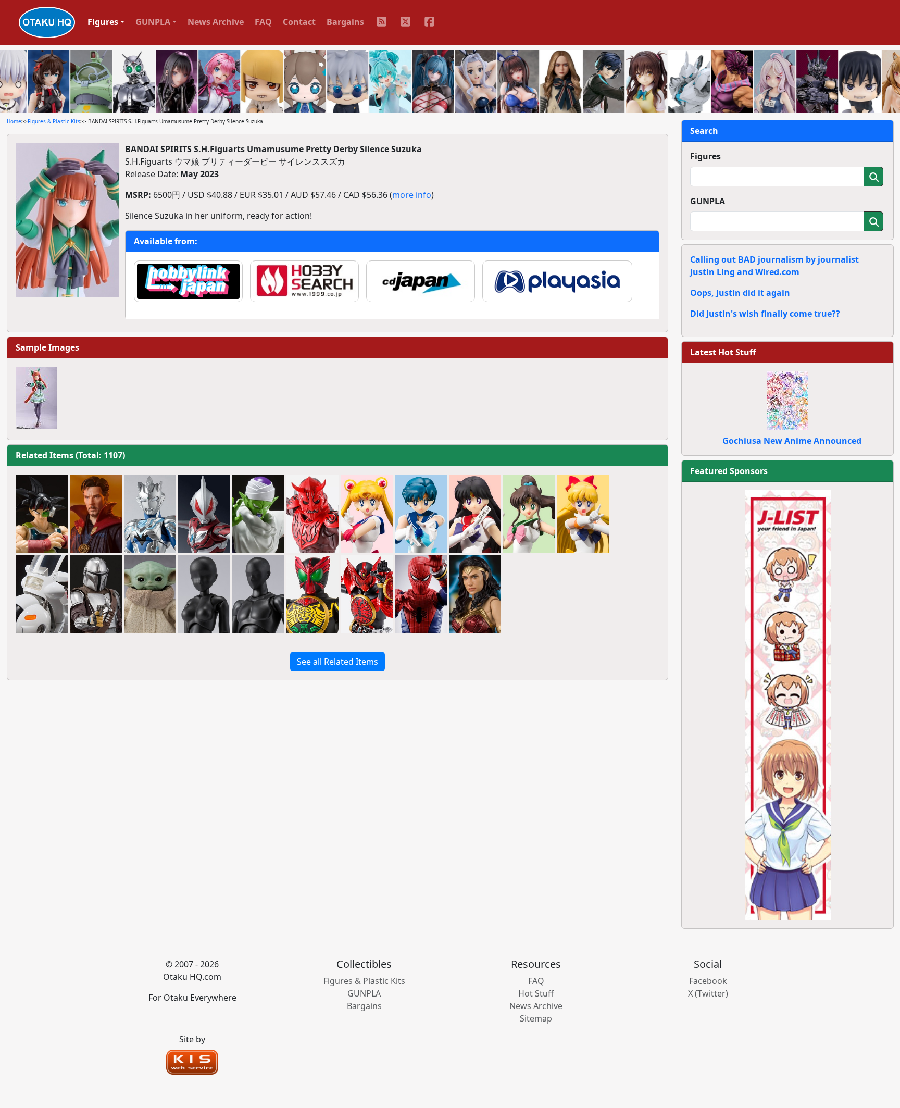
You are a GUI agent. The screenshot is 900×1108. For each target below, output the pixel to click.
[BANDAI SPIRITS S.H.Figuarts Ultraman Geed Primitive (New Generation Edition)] (204, 513)
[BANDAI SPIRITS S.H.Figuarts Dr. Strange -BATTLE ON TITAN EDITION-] (96, 513)
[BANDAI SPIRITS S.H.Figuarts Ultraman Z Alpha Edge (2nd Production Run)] (150, 513)
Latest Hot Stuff (723, 352)
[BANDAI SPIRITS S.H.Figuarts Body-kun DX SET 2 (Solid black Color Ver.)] (258, 594)
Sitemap (536, 1018)
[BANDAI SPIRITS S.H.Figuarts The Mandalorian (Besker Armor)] (96, 594)
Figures (705, 156)
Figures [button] (103, 22)
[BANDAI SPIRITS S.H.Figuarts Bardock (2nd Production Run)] (42, 513)
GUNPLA (707, 201)
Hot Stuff (536, 993)
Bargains (345, 22)
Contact (299, 22)
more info (411, 195)
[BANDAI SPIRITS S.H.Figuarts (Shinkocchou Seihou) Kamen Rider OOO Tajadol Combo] (367, 594)
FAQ (263, 22)
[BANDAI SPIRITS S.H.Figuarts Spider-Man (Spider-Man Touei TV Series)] (421, 594)
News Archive (216, 22)
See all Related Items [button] (337, 661)
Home (14, 121)
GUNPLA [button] (152, 22)
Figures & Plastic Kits (54, 121)
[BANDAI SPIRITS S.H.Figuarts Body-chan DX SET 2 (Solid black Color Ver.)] (204, 594)
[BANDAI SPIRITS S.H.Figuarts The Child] (150, 594)
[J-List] (788, 704)
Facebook (708, 981)
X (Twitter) (708, 993)
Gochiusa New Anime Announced (791, 440)
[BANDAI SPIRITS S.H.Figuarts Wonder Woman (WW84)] (475, 594)
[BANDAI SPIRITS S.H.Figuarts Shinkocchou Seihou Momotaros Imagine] (312, 513)
